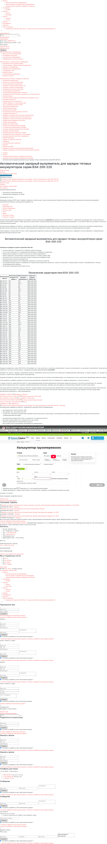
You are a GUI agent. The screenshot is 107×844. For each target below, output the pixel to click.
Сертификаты (7, 23)
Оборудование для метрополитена (13, 59)
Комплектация (7, 210)
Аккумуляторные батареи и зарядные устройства (20, 6)
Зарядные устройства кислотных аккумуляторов (17, 118)
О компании (6, 8)
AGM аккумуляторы (8, 137)
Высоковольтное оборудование (12, 53)
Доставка (8, 15)
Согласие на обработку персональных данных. (13, 523)
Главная (5, 153)
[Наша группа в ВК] (5, 558)
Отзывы (8, 9)
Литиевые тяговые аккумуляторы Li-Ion (14, 85)
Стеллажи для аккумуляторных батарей (14, 127)
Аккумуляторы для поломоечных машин (14, 132)
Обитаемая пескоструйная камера (13, 63)
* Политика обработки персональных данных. (13, 639)
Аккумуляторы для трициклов (11, 143)
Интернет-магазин (8, 75)
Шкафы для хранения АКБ (10, 124)
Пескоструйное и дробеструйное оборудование (17, 65)
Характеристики (8, 206)
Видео (4, 213)
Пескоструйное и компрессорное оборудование (20, 4)
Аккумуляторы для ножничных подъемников (16, 136)
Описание (6, 204)
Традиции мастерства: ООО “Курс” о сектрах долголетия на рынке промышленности (30, 28)
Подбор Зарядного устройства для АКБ (14, 103)
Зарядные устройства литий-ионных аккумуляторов (18, 115)
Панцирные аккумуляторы (10, 106)
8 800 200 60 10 (4, 33)
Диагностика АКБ (8, 146)
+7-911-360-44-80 (11, 532)
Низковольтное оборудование (11, 57)
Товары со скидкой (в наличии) (12, 139)
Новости (8, 18)
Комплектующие (7, 72)
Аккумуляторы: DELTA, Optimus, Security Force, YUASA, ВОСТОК (21, 94)
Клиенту (5, 11)
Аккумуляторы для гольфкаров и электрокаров (16, 134)
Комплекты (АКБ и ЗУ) (9, 99)
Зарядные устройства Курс (11, 131)
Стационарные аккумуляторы (11, 91)
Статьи (8, 20)
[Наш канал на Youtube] (7, 560)
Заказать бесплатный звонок (8, 500)
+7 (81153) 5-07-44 (8, 778)
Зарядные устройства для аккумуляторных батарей (18, 148)
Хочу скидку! (3, 188)
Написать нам (4, 499)
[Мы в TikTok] (6, 562)
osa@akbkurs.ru (11, 40)
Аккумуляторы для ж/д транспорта (13, 89)
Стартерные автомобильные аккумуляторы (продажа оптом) (20, 97)
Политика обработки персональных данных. (13, 521)
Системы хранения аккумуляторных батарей (16, 129)
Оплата (8, 13)
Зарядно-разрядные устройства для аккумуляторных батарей (21, 150)
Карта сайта (3, 567)
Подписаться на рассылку (16, 554)
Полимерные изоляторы (10, 55)
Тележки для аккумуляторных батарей (14, 125)
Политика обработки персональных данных (12, 703)
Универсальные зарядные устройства (14, 120)
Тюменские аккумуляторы (10, 80)
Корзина (5, 144)
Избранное (6, 141)
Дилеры (5, 21)
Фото (4, 211)
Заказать (3, 50)
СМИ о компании (8, 27)
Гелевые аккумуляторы (9, 122)
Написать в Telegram (6, 175)
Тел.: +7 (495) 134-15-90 (7, 545)
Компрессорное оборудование (12, 68)
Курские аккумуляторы (9, 108)
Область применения (9, 208)
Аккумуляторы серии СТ (10, 113)
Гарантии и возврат (8, 217)
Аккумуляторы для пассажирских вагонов (15, 111)
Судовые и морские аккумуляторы (13, 87)
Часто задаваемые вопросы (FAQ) (13, 104)
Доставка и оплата (8, 215)
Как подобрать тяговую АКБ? (8, 173)
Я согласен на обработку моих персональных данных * (17, 636)
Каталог (5, 1)
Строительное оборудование (11, 74)
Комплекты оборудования (10, 67)
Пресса (5, 16)
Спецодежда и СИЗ (8, 70)
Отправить (4, 613)
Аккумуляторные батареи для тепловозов (15, 92)
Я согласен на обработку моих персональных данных (16, 701)
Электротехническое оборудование (16, 2)
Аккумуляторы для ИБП (10, 110)
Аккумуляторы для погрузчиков (12, 101)
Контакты (5, 25)
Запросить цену (4, 170)
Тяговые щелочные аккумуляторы (13, 84)
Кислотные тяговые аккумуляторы (13, 82)
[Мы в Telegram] (7, 564)
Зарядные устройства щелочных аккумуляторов (17, 117)
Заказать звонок (5, 48)
